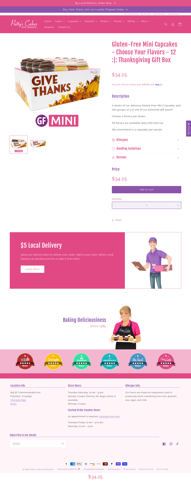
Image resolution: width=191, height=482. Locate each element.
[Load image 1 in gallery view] (18, 144)
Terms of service (146, 469)
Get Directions (159, 14)
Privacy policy (129, 469)
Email (13, 403)
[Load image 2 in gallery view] (38, 144)
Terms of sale (162, 469)
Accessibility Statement (93, 469)
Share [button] (119, 220)
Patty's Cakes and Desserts (42, 469)
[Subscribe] (62, 443)
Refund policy (114, 469)
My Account (146, 14)
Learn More (32, 269)
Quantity (117, 198)
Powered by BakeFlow (67, 469)
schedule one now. (109, 416)
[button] (59, 21)
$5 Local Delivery (131, 14)
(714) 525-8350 (173, 14)
